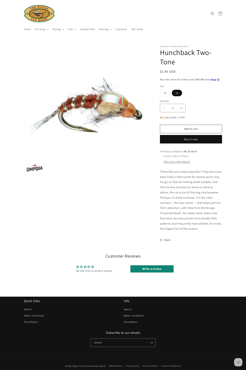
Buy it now (191, 139)
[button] (41, 29)
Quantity (164, 101)
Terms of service (150, 366)
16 (167, 93)
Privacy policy (132, 366)
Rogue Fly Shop (80, 366)
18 (177, 93)
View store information (177, 161)
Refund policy (115, 366)
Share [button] (167, 240)
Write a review (151, 269)
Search (28, 309)
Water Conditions (34, 315)
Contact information (171, 366)
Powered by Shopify (96, 366)
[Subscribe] (151, 342)
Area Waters (31, 322)
